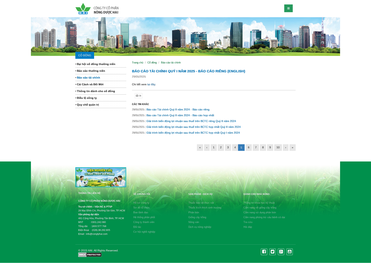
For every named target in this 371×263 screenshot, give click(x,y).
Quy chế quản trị (87, 104)
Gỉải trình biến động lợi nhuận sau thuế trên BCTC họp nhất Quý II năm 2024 (186, 126)
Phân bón (193, 212)
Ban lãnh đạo (140, 212)
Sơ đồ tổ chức (141, 207)
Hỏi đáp (247, 226)
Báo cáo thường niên (90, 70)
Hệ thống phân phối (144, 217)
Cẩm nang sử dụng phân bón (259, 212)
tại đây (151, 84)
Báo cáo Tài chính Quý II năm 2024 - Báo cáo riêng (170, 109)
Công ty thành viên (143, 222)
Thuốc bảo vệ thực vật (201, 202)
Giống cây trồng (197, 217)
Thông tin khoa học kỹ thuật (259, 202)
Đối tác (137, 226)
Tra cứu (247, 222)
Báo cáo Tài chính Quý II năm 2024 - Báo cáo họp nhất (173, 115)
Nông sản (193, 222)
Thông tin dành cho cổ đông (95, 91)
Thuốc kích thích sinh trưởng (204, 207)
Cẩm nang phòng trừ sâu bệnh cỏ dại (264, 217)
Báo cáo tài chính (88, 77)
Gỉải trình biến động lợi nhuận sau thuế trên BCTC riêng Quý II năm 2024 (184, 121)
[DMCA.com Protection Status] (90, 254)
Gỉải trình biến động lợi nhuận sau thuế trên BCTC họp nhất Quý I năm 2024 (186, 132)
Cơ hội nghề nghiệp (144, 231)
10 (278, 147)
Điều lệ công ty (86, 97)
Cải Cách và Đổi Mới (90, 84)
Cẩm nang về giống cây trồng (259, 207)
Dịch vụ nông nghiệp (199, 226)
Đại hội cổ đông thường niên (95, 64)
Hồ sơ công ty (141, 202)
